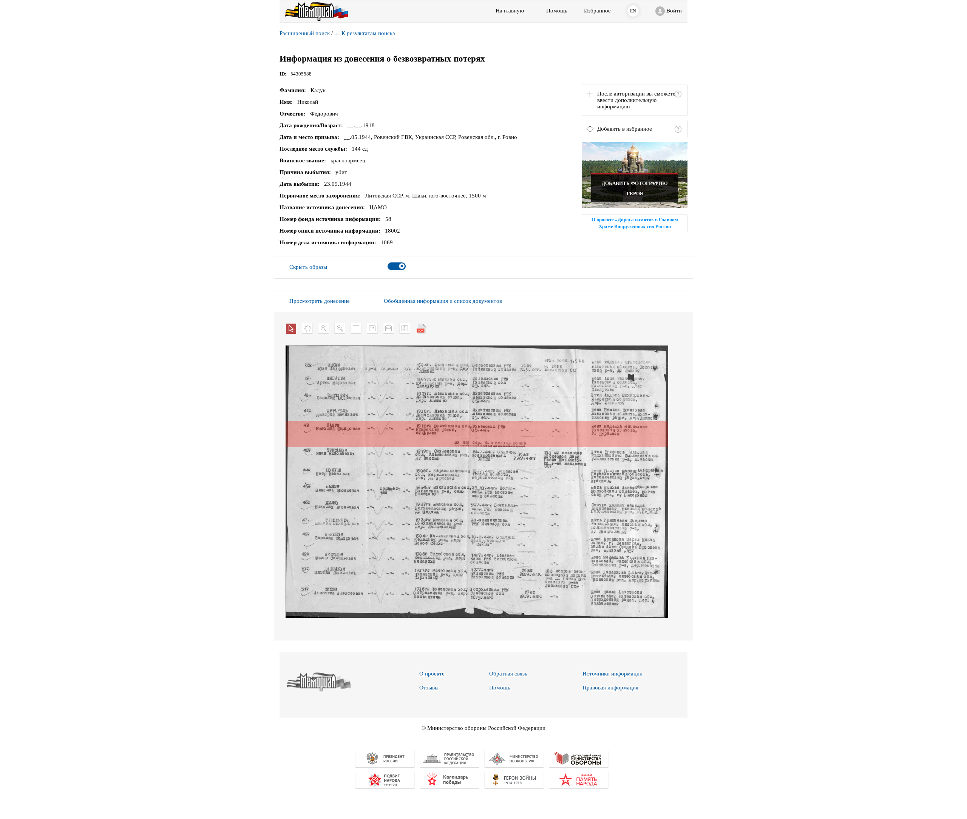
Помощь (499, 688)
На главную (510, 11)
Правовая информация (610, 688)
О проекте (432, 674)
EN (633, 11)
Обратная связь (508, 674)
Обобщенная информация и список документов (443, 301)
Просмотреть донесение (319, 301)
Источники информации (612, 674)
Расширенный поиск (305, 33)
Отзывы (429, 688)
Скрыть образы (308, 267)
